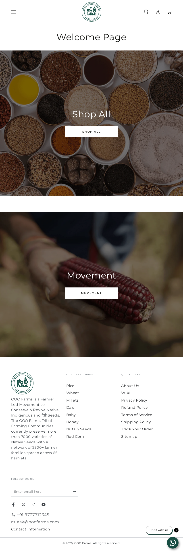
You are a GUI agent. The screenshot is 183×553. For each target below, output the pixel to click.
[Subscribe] (75, 491)
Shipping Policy (136, 422)
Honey (72, 422)
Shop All (91, 131)
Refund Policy (134, 407)
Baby (71, 415)
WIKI (125, 393)
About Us (130, 386)
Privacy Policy (134, 400)
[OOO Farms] (91, 12)
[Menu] (13, 12)
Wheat (72, 393)
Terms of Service (136, 415)
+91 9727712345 (33, 514)
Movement (91, 293)
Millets (72, 400)
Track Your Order (137, 429)
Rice (70, 386)
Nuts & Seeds (79, 429)
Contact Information (30, 529)
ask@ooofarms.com (38, 521)
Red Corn (75, 436)
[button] (146, 12)
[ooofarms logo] (36, 383)
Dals (70, 407)
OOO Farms (83, 543)
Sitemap (129, 436)
